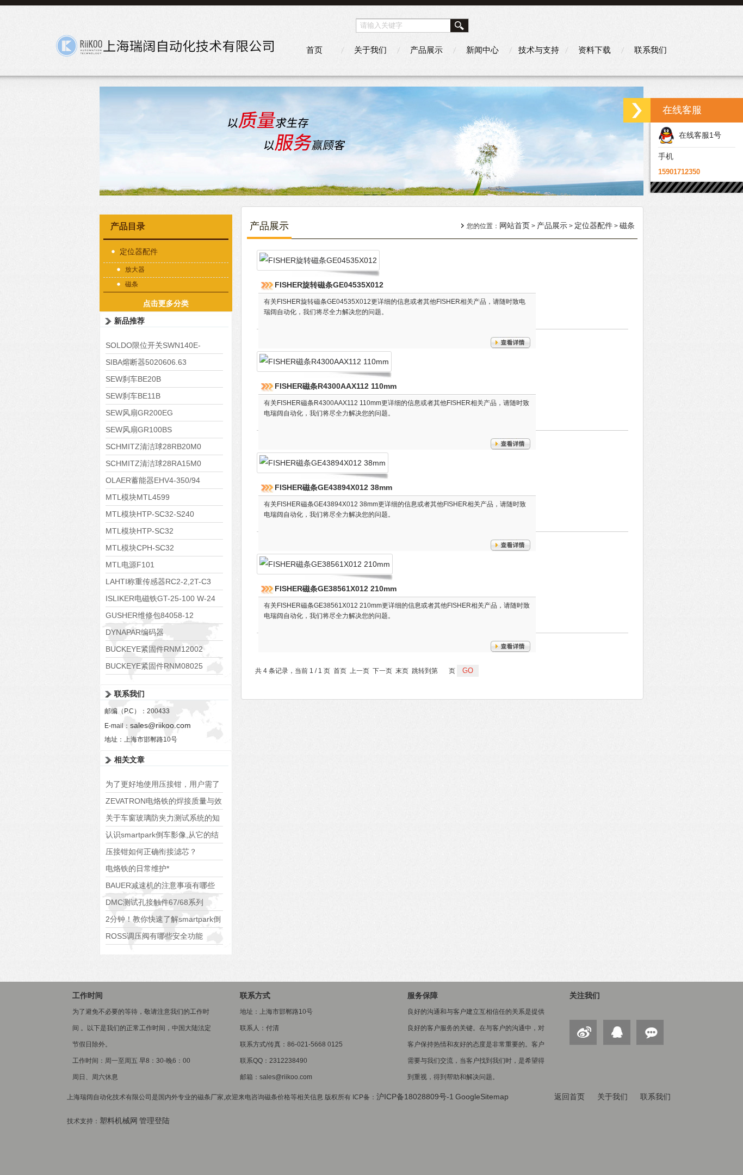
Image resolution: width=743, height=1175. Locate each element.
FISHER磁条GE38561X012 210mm (336, 588)
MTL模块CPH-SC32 (140, 547)
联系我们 (650, 49)
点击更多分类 (166, 303)
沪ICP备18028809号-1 (415, 1096)
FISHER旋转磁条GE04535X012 (329, 284)
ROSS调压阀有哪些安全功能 (154, 936)
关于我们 (370, 49)
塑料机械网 (119, 1120)
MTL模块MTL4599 (138, 497)
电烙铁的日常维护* (137, 868)
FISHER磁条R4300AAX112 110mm (336, 386)
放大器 (135, 269)
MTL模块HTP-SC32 (140, 531)
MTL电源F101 (130, 564)
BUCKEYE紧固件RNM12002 (154, 649)
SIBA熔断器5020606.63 (146, 362)
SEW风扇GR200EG (139, 412)
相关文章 (129, 759)
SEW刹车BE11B (133, 395)
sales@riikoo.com (160, 725)
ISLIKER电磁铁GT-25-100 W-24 (160, 598)
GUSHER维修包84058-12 (150, 615)
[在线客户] (637, 110)
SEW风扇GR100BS (139, 429)
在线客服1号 (697, 135)
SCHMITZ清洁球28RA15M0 (153, 463)
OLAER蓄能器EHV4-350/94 (153, 480)
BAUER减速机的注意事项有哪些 (160, 885)
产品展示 (426, 49)
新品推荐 (129, 320)
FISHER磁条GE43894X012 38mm (333, 487)
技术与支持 (538, 49)
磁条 (131, 284)
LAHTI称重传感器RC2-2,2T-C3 (158, 581)
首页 (314, 49)
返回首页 (569, 1096)
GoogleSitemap (482, 1096)
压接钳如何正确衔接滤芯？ (151, 851)
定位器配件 (139, 251)
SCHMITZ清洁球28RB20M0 (153, 446)
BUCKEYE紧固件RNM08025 (154, 666)
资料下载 (594, 49)
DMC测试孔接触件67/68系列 (154, 902)
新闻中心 (482, 49)
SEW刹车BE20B (133, 379)
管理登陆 (154, 1120)
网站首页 (514, 225)
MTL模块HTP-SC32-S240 (150, 514)
